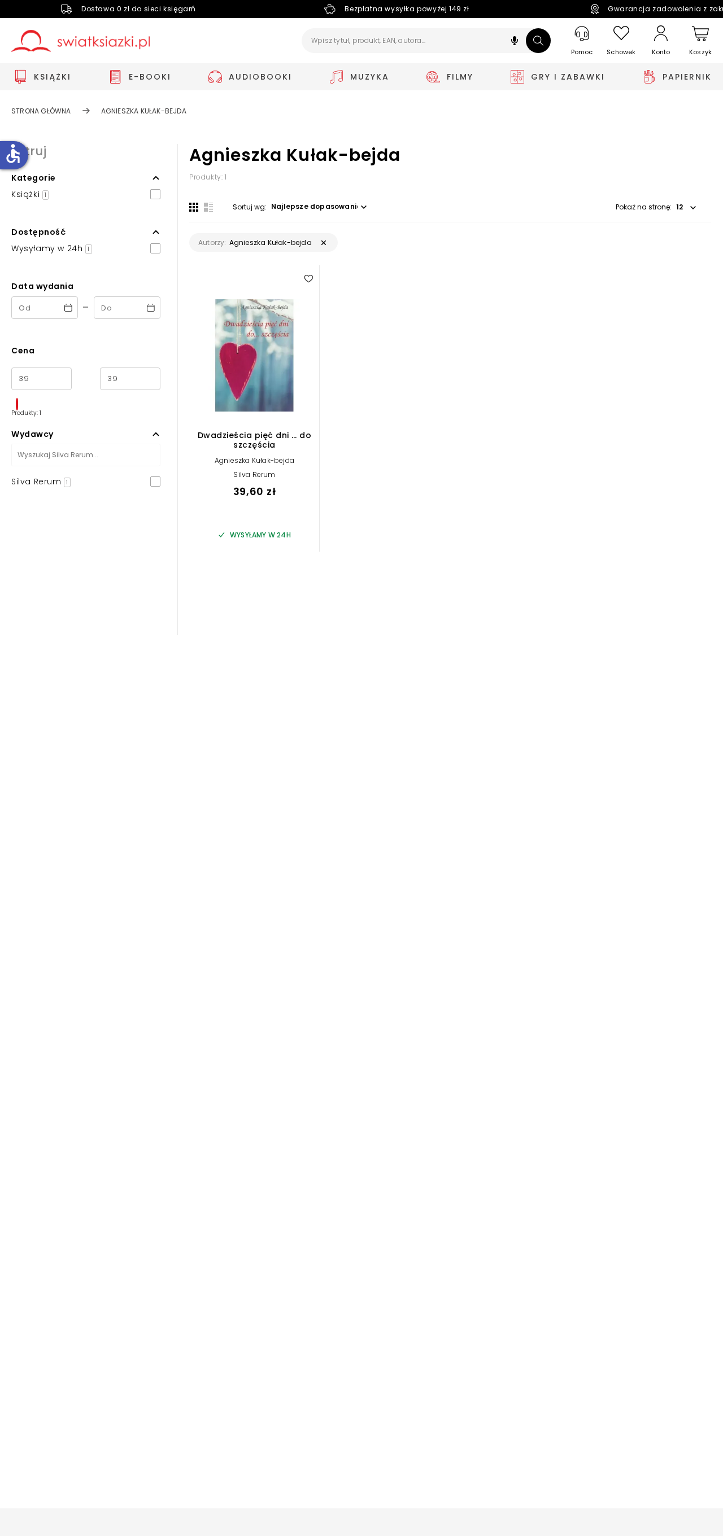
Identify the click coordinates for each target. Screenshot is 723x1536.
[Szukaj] (538, 40)
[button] (514, 42)
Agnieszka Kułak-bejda (254, 460)
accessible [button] (13, 153)
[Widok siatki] (193, 207)
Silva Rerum (254, 474)
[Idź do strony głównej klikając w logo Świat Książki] (80, 41)
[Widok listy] (208, 207)
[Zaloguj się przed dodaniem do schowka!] (308, 278)
